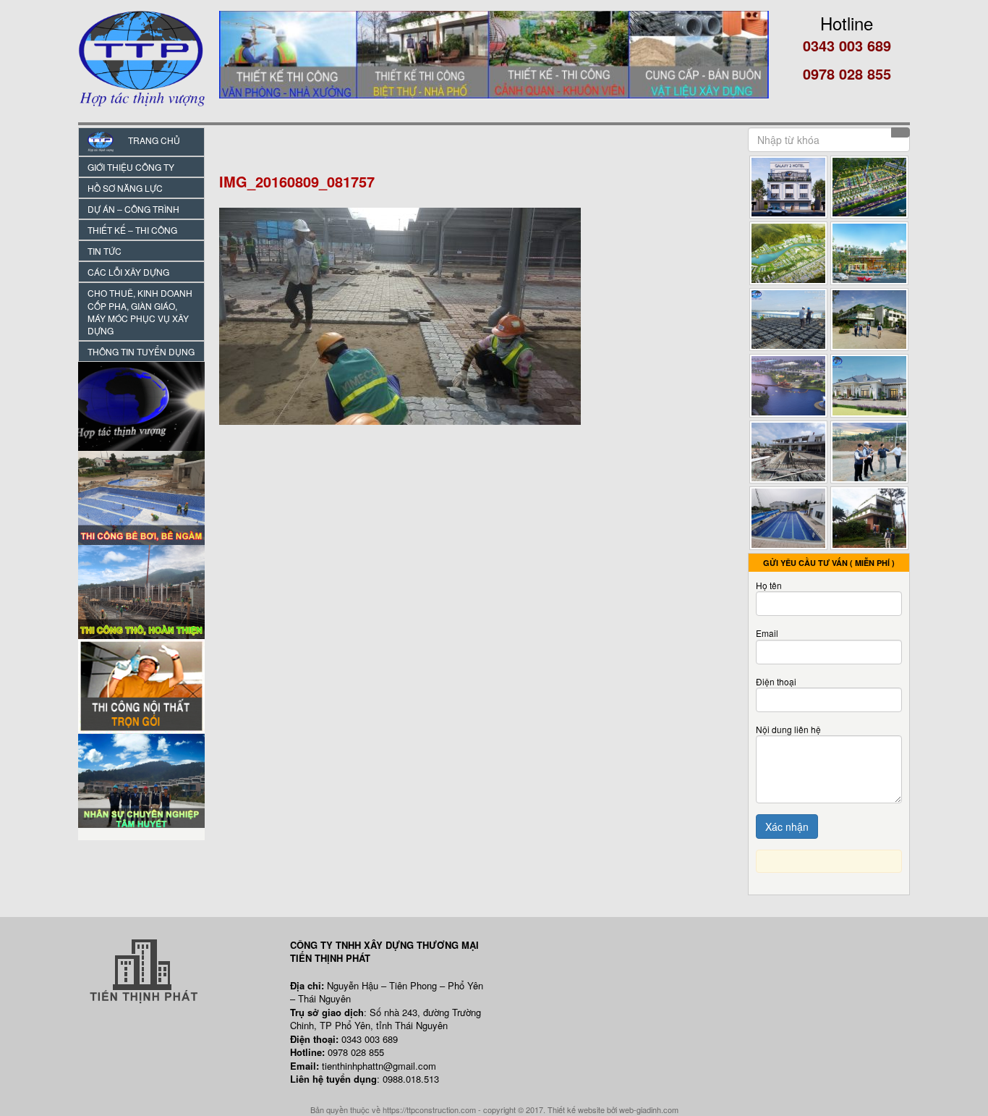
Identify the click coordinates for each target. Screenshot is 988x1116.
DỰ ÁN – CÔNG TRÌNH (133, 209)
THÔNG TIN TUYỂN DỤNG (141, 351)
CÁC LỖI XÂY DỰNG (128, 272)
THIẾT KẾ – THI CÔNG (132, 230)
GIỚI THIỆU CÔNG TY (131, 167)
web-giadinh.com (648, 1109)
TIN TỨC (105, 251)
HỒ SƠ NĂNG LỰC (125, 188)
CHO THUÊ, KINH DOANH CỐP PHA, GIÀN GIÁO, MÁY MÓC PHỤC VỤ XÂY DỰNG (140, 311)
